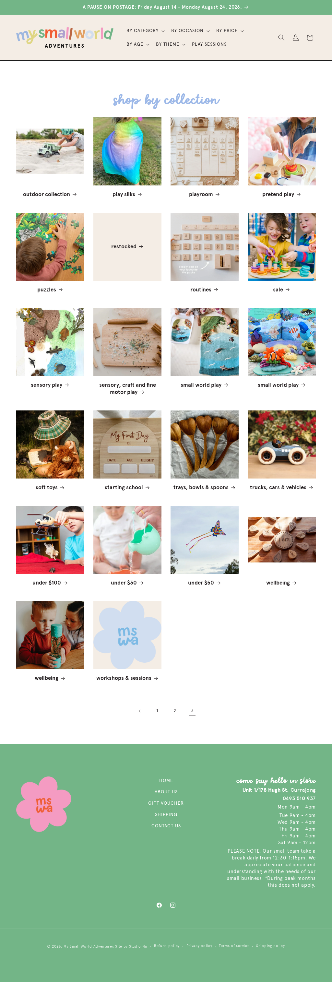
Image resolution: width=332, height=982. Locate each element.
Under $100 (46, 582)
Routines (200, 289)
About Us (166, 792)
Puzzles (46, 289)
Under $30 (124, 582)
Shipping (166, 814)
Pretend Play (278, 194)
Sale (278, 289)
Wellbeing (278, 582)
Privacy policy (199, 946)
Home (166, 780)
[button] (145, 31)
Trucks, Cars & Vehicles (278, 487)
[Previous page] (140, 711)
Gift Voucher (166, 803)
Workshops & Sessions (123, 678)
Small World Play (201, 385)
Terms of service (234, 946)
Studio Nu (138, 946)
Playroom (201, 194)
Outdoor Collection (46, 194)
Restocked (123, 246)
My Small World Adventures (89, 946)
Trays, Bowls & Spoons (201, 487)
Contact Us (166, 826)
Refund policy (167, 946)
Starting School (124, 487)
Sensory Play (46, 385)
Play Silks (124, 194)
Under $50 (201, 582)
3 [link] (192, 711)
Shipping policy (270, 946)
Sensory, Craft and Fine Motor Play (127, 389)
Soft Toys (47, 487)
